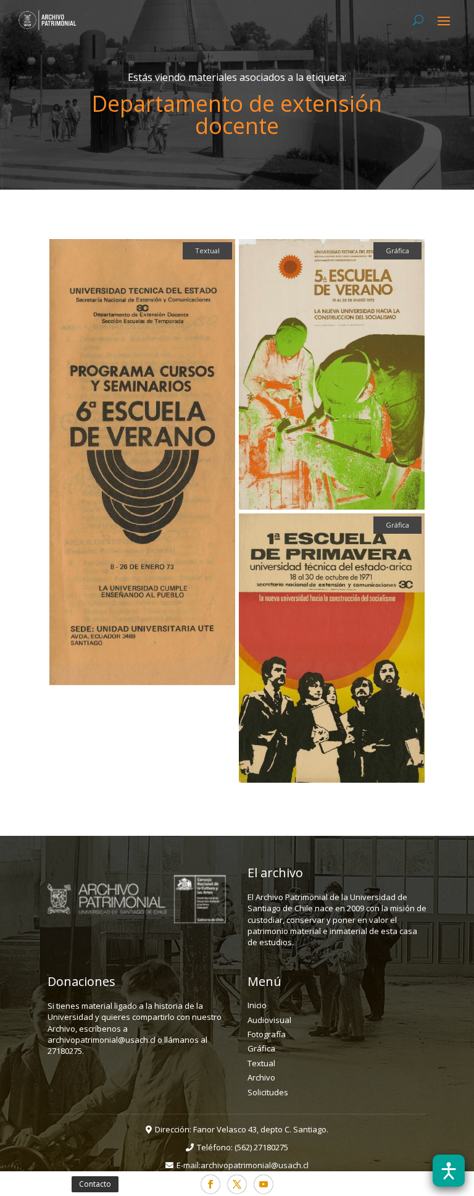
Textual (261, 1063)
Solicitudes (267, 1092)
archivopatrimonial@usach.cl (255, 1165)
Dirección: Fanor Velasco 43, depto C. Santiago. (241, 1129)
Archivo (261, 1077)
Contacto (95, 1184)
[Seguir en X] (237, 1184)
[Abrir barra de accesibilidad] (449, 1171)
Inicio (257, 1005)
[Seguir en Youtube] (263, 1184)
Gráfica (261, 1048)
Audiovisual (269, 1019)
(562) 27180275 (261, 1147)
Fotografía (266, 1034)
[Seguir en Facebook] (210, 1184)
